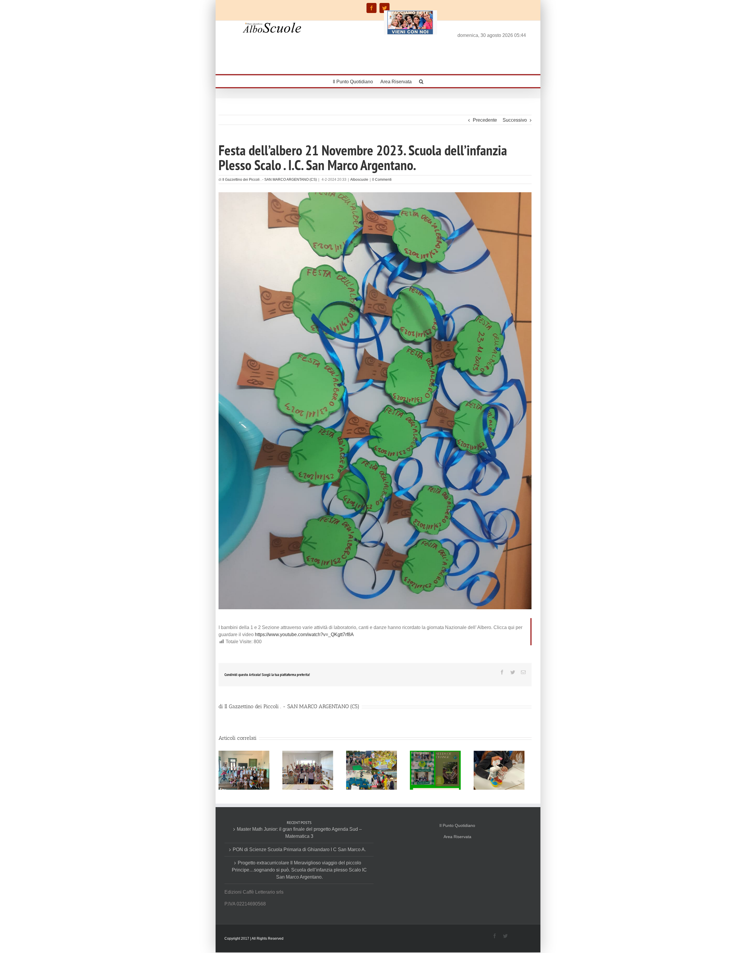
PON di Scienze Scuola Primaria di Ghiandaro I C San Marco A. (299, 849)
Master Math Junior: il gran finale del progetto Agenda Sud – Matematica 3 (299, 833)
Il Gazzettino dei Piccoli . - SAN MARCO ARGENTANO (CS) (269, 179)
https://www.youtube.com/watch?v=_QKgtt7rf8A (304, 634)
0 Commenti (382, 179)
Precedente (485, 120)
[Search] (421, 81)
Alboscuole (359, 179)
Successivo (515, 120)
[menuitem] (356, 81)
